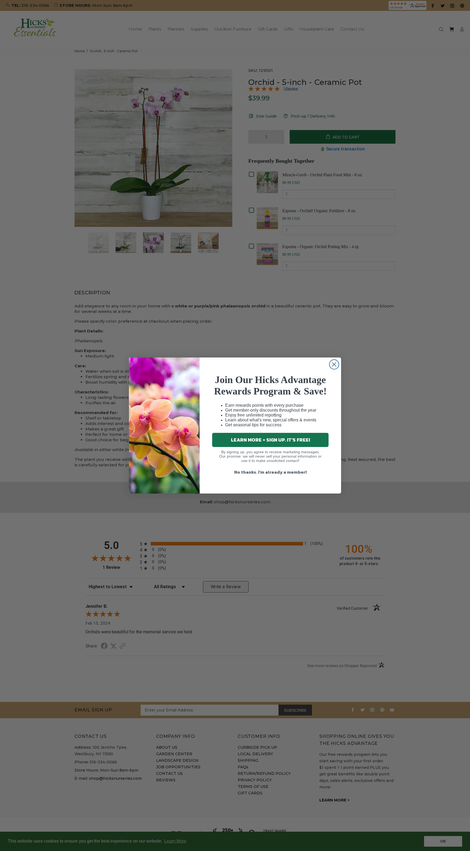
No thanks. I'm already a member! (270, 472)
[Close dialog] (334, 364)
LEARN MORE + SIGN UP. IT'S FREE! (270, 439)
